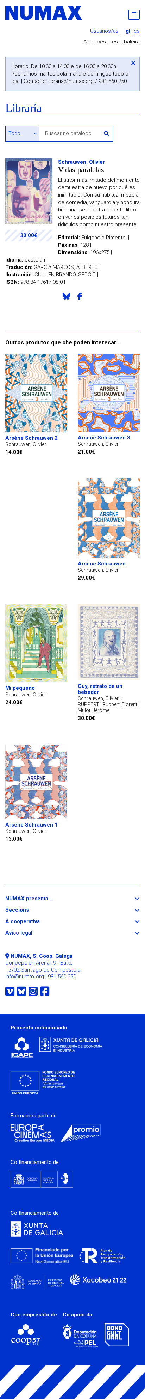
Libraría (23, 108)
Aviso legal (31, 933)
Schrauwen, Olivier (81, 162)
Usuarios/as (104, 31)
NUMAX (44, 13)
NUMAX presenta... (41, 899)
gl (128, 31)
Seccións (30, 910)
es (137, 31)
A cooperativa (35, 922)
